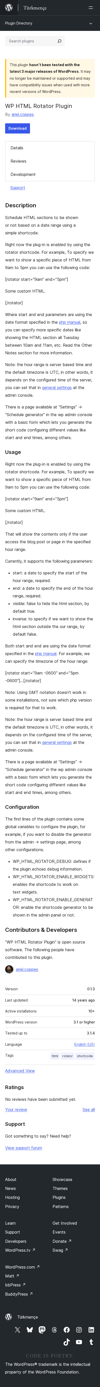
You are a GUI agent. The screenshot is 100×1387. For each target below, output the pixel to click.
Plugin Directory (18, 23)
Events (59, 1232)
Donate (62, 1241)
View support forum (23, 1147)
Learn (10, 1223)
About (10, 1179)
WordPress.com (22, 1267)
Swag (60, 1250)
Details (17, 147)
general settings (57, 387)
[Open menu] (92, 7)
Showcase (62, 1179)
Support (17, 187)
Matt (12, 1276)
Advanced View (20, 1070)
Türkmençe (27, 1317)
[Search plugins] (59, 41)
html (55, 1056)
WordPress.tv (20, 1250)
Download (17, 128)
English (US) (84, 1044)
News (10, 1188)
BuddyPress (19, 1294)
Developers (15, 1241)
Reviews (18, 161)
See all (89, 1109)
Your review (16, 1109)
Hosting (12, 1197)
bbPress (15, 1284)
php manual (69, 322)
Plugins (59, 1197)
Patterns (61, 1206)
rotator (67, 1056)
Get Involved (65, 1223)
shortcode (85, 1056)
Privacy (12, 1206)
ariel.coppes (23, 114)
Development (23, 174)
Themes (60, 1188)
